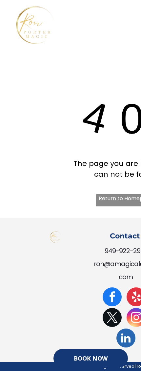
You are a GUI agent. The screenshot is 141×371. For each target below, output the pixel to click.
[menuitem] (95, 26)
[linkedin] (125, 339)
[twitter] (112, 318)
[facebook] (112, 297)
